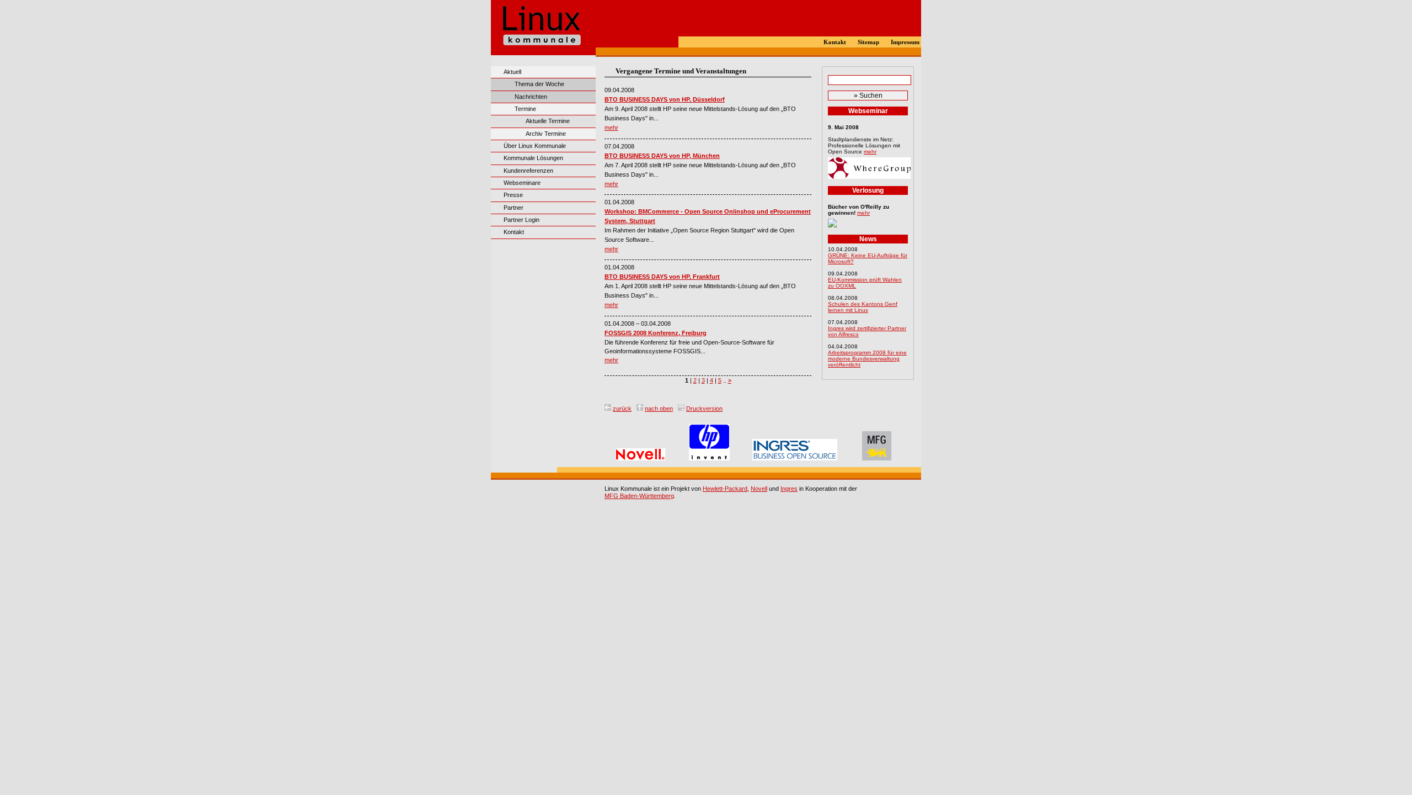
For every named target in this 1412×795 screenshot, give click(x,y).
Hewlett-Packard (725, 488)
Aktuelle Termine (548, 121)
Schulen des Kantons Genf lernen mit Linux (862, 307)
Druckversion (704, 408)
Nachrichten (531, 96)
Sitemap (868, 42)
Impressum (905, 42)
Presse (513, 195)
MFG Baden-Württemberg (639, 495)
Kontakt (834, 42)
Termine (525, 108)
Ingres (789, 488)
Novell (759, 488)
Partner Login (521, 219)
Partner (513, 207)
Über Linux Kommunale (535, 145)
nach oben (659, 408)
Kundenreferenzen (528, 170)
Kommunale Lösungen (533, 158)
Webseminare (522, 182)
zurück (622, 408)
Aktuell (512, 71)
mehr (611, 127)
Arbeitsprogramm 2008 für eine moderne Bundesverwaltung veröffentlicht (867, 358)
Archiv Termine (546, 133)
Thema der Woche (539, 84)
